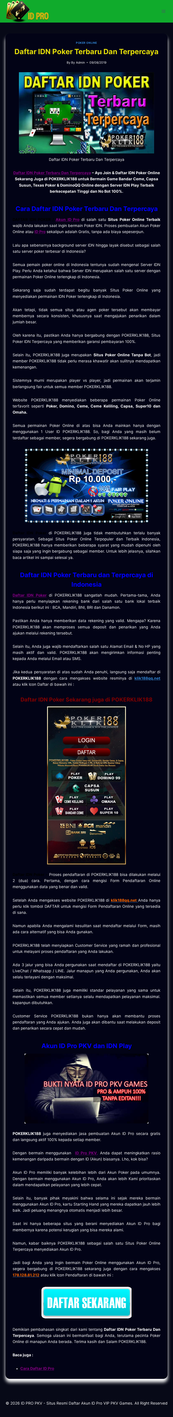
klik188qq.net (147, 678)
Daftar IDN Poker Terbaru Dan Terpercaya (52, 173)
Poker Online (86, 42)
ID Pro (40, 231)
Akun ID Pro (67, 219)
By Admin (78, 62)
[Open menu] (163, 11)
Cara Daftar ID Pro (37, 1368)
